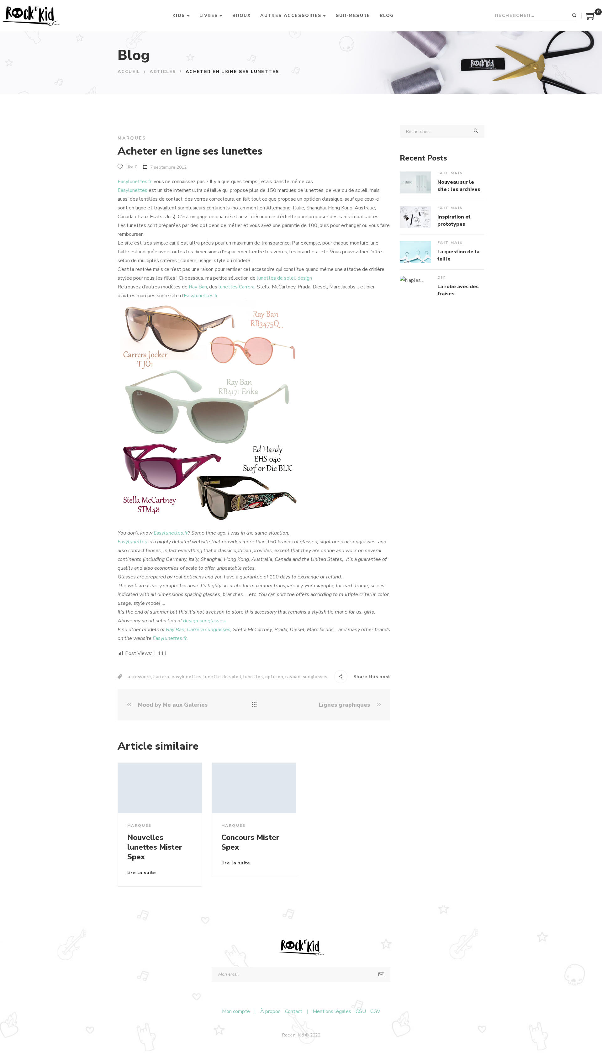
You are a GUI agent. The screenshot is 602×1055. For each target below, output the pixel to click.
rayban (292, 677)
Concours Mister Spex (250, 842)
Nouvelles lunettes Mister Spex (154, 847)
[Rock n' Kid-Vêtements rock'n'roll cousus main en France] (31, 15)
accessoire (139, 677)
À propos (270, 1011)
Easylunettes (132, 190)
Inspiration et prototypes (454, 220)
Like (130, 167)
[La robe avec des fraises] (415, 287)
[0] (591, 18)
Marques (132, 138)
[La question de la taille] (415, 252)
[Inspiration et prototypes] (415, 217)
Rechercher (574, 15)
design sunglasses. (204, 620)
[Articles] (254, 704)
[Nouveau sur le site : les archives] (415, 182)
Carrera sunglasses (208, 629)
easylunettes (186, 677)
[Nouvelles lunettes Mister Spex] (160, 788)
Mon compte (236, 1011)
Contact (293, 1011)
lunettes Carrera (237, 286)
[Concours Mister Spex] (254, 788)
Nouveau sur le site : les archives (458, 186)
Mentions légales (332, 1011)
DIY (441, 277)
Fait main (450, 173)
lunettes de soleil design (284, 278)
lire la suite (141, 873)
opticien (274, 677)
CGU (361, 1011)
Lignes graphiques (345, 705)
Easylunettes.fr (134, 181)
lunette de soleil (222, 677)
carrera (161, 677)
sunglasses (315, 677)
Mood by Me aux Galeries (172, 705)
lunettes (253, 677)
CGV (375, 1011)
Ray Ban (198, 286)
